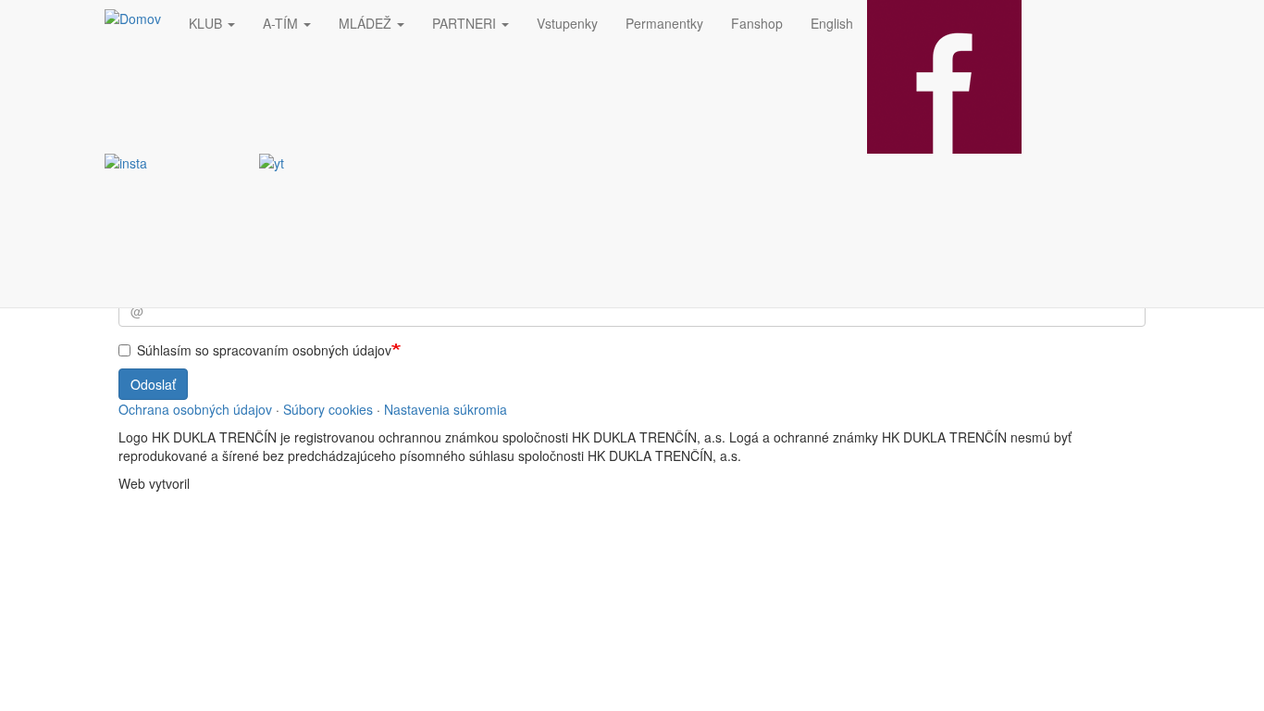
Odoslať (153, 384)
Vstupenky (567, 23)
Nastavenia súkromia (445, 409)
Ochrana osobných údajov (195, 409)
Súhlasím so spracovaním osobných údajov (264, 350)
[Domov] (140, 17)
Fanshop (757, 23)
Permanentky (664, 23)
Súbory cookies (328, 409)
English (832, 23)
